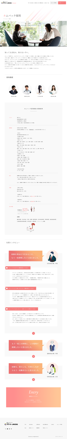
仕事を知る (36, 2)
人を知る (45, 2)
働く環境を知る (41, 2)
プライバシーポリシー (58, 436)
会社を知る (32, 2)
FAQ (48, 2)
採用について (61, 2)
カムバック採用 (53, 2)
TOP (29, 2)
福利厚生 (32, 201)
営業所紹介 (31, 129)
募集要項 (37, 427)
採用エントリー (45, 427)
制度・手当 (33, 196)
